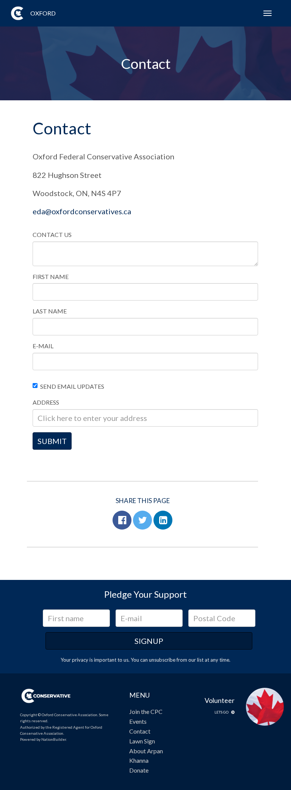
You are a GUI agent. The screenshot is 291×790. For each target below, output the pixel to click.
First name (51, 276)
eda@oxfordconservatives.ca (82, 211)
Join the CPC (146, 711)
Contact (139, 731)
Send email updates (72, 386)
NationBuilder (53, 739)
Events (138, 721)
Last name (50, 311)
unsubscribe (162, 660)
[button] (122, 520)
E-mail (43, 345)
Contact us (52, 234)
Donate (139, 770)
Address (46, 402)
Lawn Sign (142, 741)
